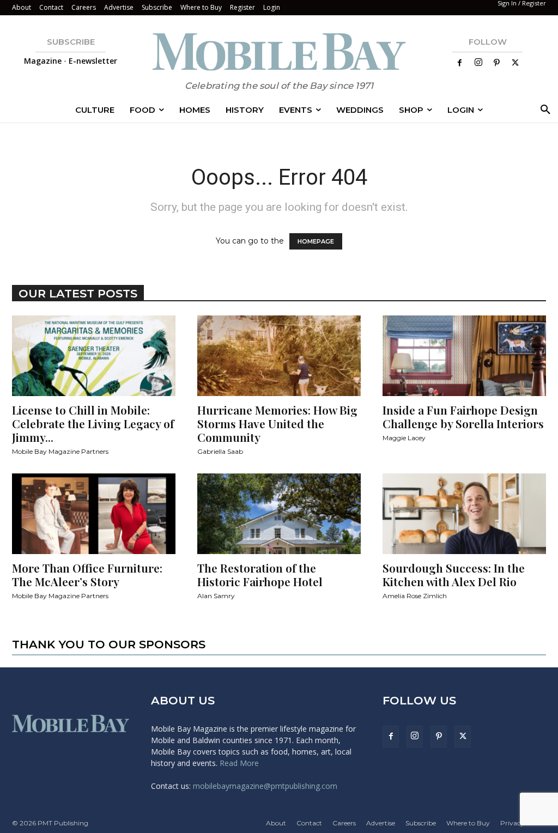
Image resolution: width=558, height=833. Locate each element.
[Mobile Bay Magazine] (279, 51)
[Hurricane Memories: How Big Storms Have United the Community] (279, 355)
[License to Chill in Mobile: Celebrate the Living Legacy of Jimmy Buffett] (93, 355)
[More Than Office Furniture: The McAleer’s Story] (93, 513)
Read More (239, 763)
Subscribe (157, 7)
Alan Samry (216, 596)
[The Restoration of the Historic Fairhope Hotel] (279, 513)
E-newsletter (93, 61)
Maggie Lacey (404, 438)
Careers (83, 7)
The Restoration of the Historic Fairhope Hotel (260, 574)
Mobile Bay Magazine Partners (60, 451)
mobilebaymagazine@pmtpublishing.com (265, 786)
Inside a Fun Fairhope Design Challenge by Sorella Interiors (463, 416)
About (21, 7)
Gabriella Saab (220, 451)
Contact (51, 7)
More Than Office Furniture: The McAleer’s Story (87, 574)
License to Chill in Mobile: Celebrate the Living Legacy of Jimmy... (93, 423)
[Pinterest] (497, 63)
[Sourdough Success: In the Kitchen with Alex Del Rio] (464, 513)
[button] (543, 110)
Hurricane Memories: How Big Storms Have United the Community (277, 423)
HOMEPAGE (316, 241)
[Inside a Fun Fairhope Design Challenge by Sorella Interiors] (464, 355)
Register (242, 7)
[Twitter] (515, 63)
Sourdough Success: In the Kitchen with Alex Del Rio (454, 574)
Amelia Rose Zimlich (415, 596)
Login (271, 7)
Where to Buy (201, 7)
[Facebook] (460, 63)
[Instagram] (478, 63)
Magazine (43, 61)
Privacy (512, 823)
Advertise (119, 7)
